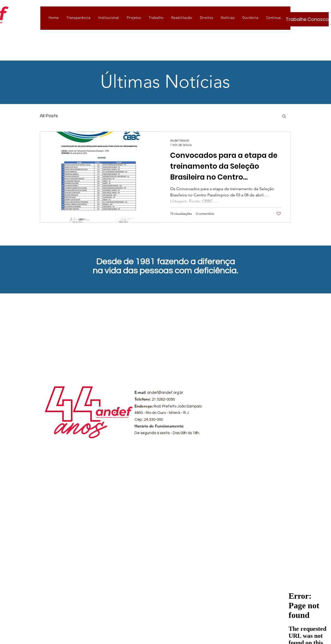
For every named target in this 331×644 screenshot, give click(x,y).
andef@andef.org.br (165, 393)
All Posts (49, 115)
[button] (284, 116)
